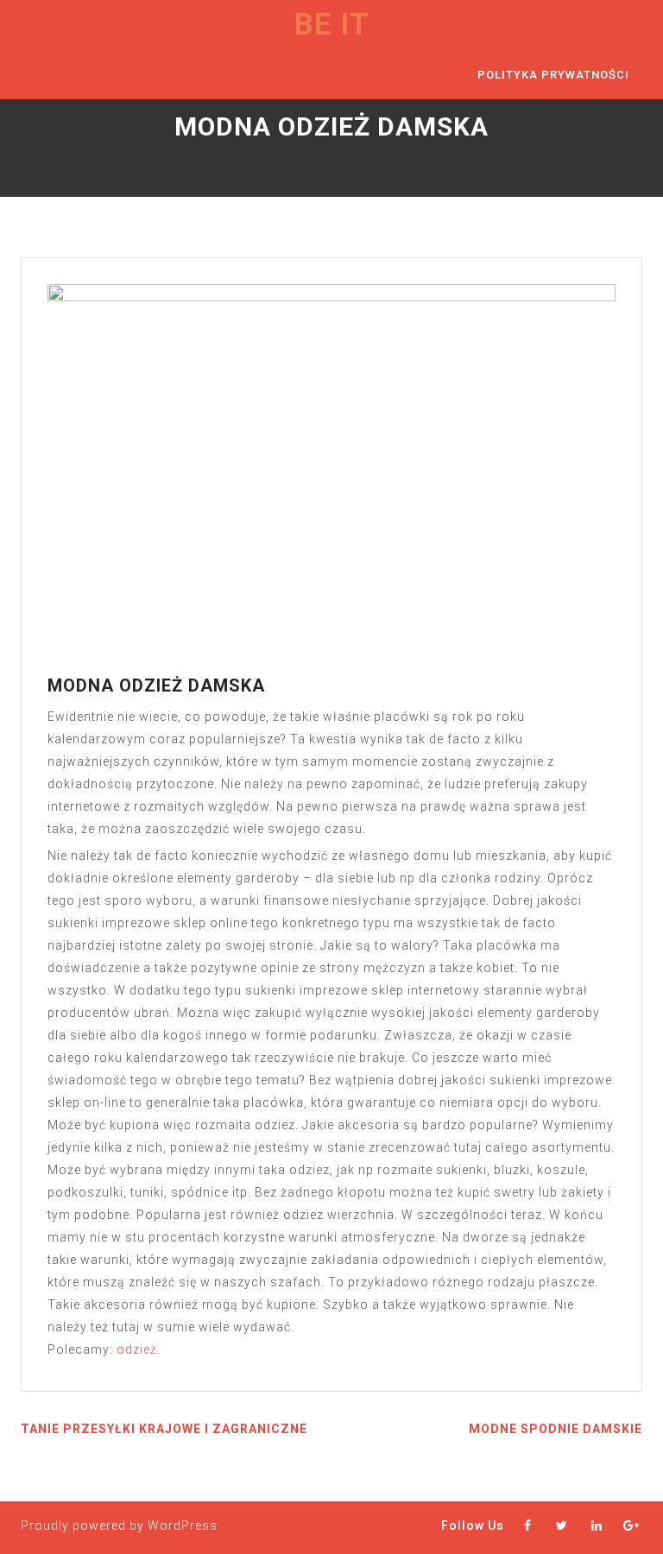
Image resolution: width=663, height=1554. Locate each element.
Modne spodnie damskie (555, 1429)
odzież (137, 1349)
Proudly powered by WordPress (119, 1525)
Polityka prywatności (553, 74)
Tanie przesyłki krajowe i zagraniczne (164, 1429)
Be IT (331, 24)
